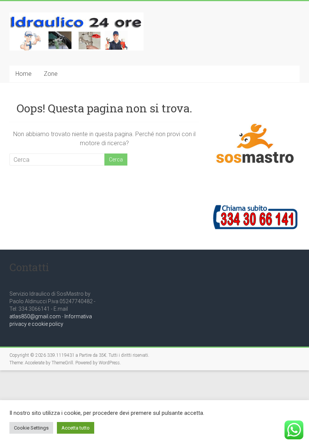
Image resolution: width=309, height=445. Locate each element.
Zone (51, 73)
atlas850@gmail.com (35, 316)
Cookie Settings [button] (31, 428)
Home (23, 73)
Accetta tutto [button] (75, 428)
